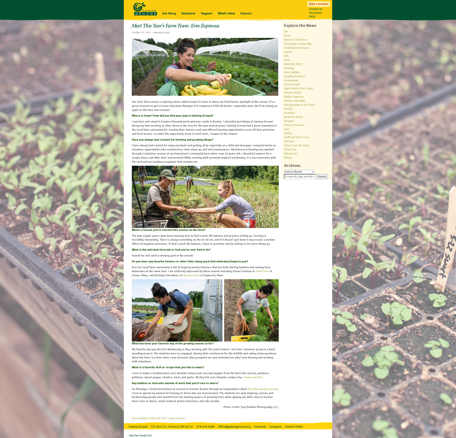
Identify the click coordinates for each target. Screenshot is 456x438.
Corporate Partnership (298, 44)
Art (286, 31)
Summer (180, 418)
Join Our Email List (140, 435)
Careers (246, 13)
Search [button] (322, 176)
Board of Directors (295, 39)
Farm (287, 60)
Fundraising (291, 80)
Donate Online (294, 426)
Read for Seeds (293, 117)
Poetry (288, 109)
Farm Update (139, 418)
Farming (289, 68)
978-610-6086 (205, 426)
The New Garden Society (263, 389)
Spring (288, 133)
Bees (287, 35)
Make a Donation (319, 3)
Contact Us (316, 9)
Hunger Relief (292, 92)
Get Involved (292, 84)
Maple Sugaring (293, 96)
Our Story (169, 13)
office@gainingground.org (234, 426)
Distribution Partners (297, 48)
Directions (315, 13)
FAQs (312, 16)
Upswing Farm (191, 275)
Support (207, 13)
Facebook (260, 426)
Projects (289, 113)
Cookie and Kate (252, 377)
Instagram (276, 426)
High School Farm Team (298, 88)
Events (288, 52)
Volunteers (290, 153)
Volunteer (188, 13)
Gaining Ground (145, 8)
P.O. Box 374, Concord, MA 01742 (172, 426)
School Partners (294, 125)
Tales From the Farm (296, 145)
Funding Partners (294, 76)
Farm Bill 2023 (293, 64)
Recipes (289, 121)
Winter (288, 157)
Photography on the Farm (299, 105)
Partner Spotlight (294, 101)
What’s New (226, 13)
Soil (286, 129)
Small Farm (262, 271)
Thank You (290, 149)
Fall (286, 56)
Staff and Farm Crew (161, 418)
